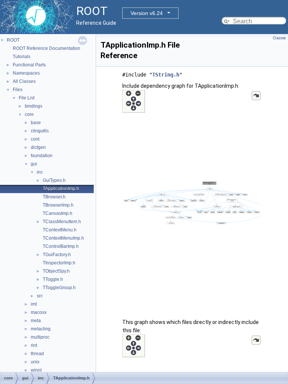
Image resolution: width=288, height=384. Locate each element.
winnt (36, 370)
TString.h (165, 75)
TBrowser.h (54, 197)
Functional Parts (29, 65)
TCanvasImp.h (57, 213)
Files (17, 89)
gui (34, 163)
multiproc (40, 337)
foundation (41, 155)
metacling (41, 329)
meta (36, 320)
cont (35, 139)
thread (37, 353)
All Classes (24, 81)
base (36, 122)
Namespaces (26, 73)
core (29, 114)
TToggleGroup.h (59, 287)
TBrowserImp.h (58, 205)
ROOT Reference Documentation (46, 48)
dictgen (38, 147)
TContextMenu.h (59, 229)
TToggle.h (53, 279)
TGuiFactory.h (57, 254)
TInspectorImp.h (59, 263)
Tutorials (21, 56)
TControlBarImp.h (61, 246)
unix (35, 361)
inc (40, 172)
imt (34, 304)
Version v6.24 (146, 13)
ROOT (13, 40)
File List (26, 97)
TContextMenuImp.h (63, 238)
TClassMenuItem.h (62, 221)
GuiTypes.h (54, 180)
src (40, 295)
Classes (279, 38)
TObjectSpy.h (56, 271)
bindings (33, 106)
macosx (38, 312)
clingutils (40, 131)
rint (34, 345)
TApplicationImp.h (61, 188)
